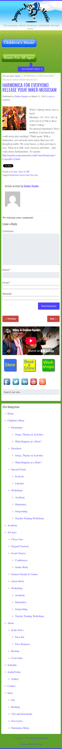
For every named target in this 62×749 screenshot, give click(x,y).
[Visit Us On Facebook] (6, 385)
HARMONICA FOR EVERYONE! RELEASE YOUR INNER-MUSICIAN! (29, 87)
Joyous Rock (17, 581)
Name (6, 270)
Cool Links (17, 658)
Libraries (19, 483)
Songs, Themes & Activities (29, 434)
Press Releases (22, 644)
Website (7, 294)
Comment (7, 231)
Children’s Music (15, 420)
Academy (20, 497)
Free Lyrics (17, 720)
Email (6, 282)
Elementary (17, 427)
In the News (17, 630)
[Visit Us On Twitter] (15, 385)
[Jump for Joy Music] (31, 21)
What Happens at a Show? (28, 441)
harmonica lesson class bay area (24, 174)
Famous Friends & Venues (24, 574)
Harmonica (20, 504)
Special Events (18, 469)
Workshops (17, 490)
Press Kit (19, 637)
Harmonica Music (20, 727)
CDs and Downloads (21, 713)
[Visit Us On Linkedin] (24, 385)
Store (10, 693)
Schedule (12, 665)
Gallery (15, 679)
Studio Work (21, 567)
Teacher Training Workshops (29, 518)
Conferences (21, 560)
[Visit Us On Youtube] (33, 385)
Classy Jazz (17, 539)
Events (14, 171)
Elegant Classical (19, 546)
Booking (15, 707)
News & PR (24, 171)
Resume (15, 651)
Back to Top (34, 744)
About (10, 623)
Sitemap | (24, 744)
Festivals (19, 476)
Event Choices (18, 553)
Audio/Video (14, 672)
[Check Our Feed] (42, 385)
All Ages (12, 532)
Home (18, 75)
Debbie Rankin (21, 96)
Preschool (16, 448)
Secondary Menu (31, 69)
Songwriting (21, 511)
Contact (11, 686)
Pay (13, 700)
